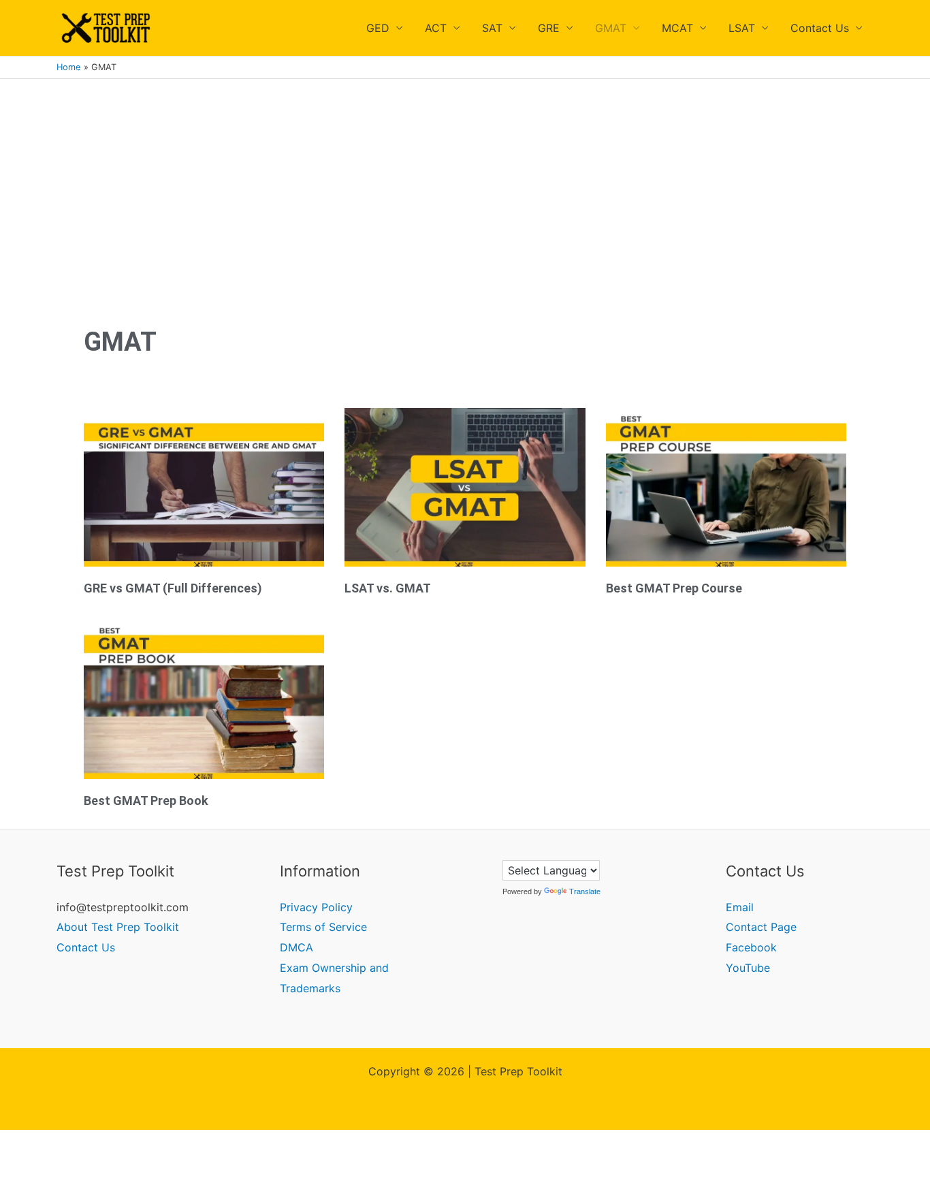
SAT (492, 28)
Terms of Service (323, 927)
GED (377, 28)
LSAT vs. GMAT (387, 588)
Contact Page (761, 927)
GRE (549, 28)
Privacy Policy (316, 907)
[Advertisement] (465, 181)
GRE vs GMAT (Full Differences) (173, 588)
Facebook (751, 947)
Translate (584, 891)
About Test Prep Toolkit (118, 927)
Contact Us (819, 28)
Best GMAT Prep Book (146, 800)
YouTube (748, 968)
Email (740, 907)
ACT (436, 28)
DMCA (296, 947)
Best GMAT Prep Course (674, 588)
